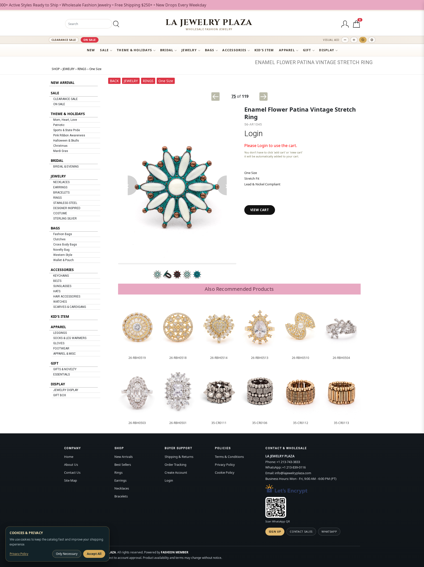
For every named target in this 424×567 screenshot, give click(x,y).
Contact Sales (301, 531)
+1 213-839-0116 (294, 467)
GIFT (307, 50)
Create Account (176, 472)
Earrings (120, 480)
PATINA (305, 62)
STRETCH (348, 62)
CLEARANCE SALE (63, 40)
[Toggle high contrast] (371, 40)
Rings (118, 472)
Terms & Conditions (229, 456)
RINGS (81, 69)
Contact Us (72, 472)
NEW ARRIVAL (63, 82)
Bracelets (121, 496)
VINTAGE (326, 62)
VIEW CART (259, 210)
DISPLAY (326, 50)
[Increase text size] (354, 40)
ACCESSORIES (234, 50)
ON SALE (89, 40)
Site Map (70, 480)
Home (68, 456)
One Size (95, 69)
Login (253, 133)
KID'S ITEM (264, 50)
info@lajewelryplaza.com (293, 473)
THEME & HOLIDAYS (134, 50)
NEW (91, 50)
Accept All (94, 554)
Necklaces (121, 488)
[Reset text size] (363, 40)
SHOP (56, 69)
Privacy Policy (225, 464)
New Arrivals (123, 456)
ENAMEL (265, 62)
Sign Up (275, 531)
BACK (114, 80)
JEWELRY (189, 50)
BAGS (209, 50)
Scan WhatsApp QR (277, 521)
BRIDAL (167, 50)
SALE (104, 50)
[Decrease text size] (345, 40)
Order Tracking (175, 464)
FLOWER (286, 62)
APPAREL (287, 50)
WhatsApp (329, 531)
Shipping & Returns (179, 456)
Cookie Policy (224, 472)
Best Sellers (122, 464)
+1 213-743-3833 (288, 462)
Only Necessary (66, 554)
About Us (71, 464)
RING (367, 62)
